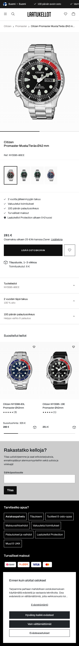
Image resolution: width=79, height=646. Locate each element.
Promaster (21, 26)
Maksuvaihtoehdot (17, 525)
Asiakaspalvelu (15, 516)
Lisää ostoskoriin (33, 250)
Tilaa (10, 490)
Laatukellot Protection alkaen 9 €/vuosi (29, 217)
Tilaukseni (36, 516)
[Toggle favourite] (69, 250)
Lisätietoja (57, 239)
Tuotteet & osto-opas (59, 516)
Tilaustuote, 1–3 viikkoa (23, 262)
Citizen (7, 26)
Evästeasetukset (39, 633)
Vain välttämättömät (39, 624)
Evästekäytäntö (39, 604)
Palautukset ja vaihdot (19, 534)
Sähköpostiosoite (13, 472)
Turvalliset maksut (18, 213)
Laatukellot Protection (50, 534)
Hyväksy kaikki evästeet (39, 615)
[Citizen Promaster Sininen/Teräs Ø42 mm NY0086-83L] (19, 370)
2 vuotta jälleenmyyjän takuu (24, 199)
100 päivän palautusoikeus (23, 208)
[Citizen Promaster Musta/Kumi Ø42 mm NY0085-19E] (59, 370)
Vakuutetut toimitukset (20, 203)
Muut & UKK (13, 543)
